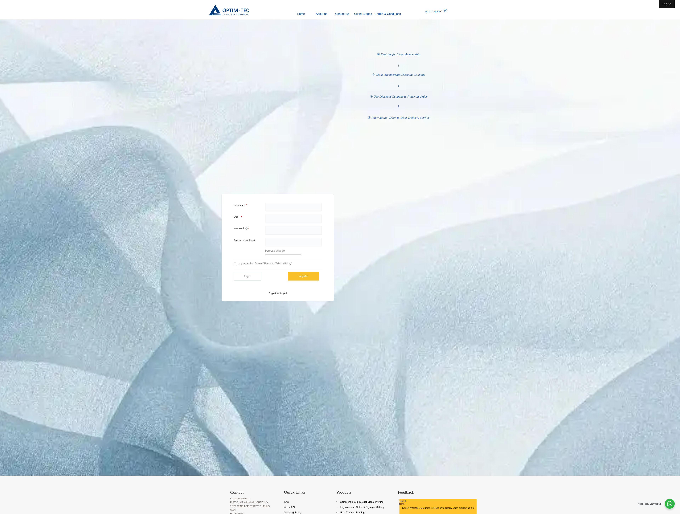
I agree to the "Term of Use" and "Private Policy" (265, 263)
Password (239, 228)
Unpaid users (402, 502)
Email (236, 216)
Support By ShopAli (278, 293)
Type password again (245, 240)
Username (239, 205)
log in (427, 11)
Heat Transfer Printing (352, 512)
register (437, 11)
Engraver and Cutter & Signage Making (362, 507)
